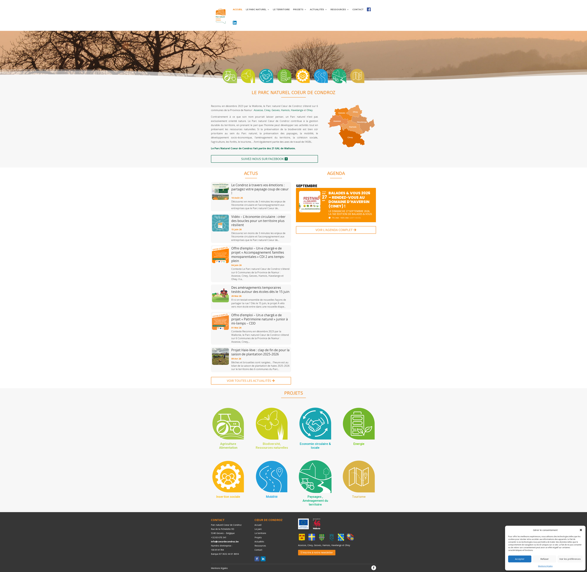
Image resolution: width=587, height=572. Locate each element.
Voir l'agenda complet (334, 230)
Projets (298, 9)
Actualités (317, 9)
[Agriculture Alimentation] (229, 76)
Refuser (544, 558)
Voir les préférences (570, 558)
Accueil (237, 9)
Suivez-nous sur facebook (262, 159)
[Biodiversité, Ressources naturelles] (248, 76)
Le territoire (281, 9)
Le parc (258, 529)
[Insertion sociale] (302, 76)
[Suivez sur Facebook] (257, 558)
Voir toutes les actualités (249, 381)
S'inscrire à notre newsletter (317, 552)
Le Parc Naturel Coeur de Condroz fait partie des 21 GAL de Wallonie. (253, 148)
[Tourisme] (357, 76)
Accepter (519, 558)
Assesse (258, 110)
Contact (358, 9)
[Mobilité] (321, 76)
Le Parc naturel (256, 9)
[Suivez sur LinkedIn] (263, 558)
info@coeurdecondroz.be (225, 541)
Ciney (267, 110)
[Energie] (284, 76)
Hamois (285, 110)
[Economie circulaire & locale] (266, 76)
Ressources (338, 9)
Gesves (276, 110)
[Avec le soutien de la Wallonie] (315, 528)
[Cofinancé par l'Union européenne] (303, 528)
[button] (580, 530)
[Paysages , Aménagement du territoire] (339, 76)
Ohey (310, 110)
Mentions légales (545, 566)
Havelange (297, 110)
